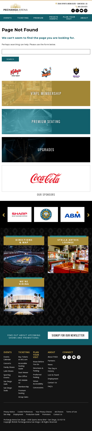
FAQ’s (50, 386)
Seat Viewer (23, 372)
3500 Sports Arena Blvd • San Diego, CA (72, 3)
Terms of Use (71, 412)
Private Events (53, 18)
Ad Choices (59, 412)
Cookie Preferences (25, 412)
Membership (23, 386)
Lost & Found (53, 375)
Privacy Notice (9, 412)
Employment (53, 378)
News (50, 364)
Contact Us (52, 382)
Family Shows (9, 367)
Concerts (7, 363)
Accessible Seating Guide (22, 366)
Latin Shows (8, 371)
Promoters (46, 414)
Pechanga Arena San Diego (16, 7)
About (84, 18)
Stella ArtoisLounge (68, 241)
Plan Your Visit (69, 18)
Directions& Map (23, 241)
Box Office (22, 376)
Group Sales (23, 397)
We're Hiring (24, 282)
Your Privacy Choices (44, 412)
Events (8, 18)
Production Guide (32, 414)
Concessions (38, 387)
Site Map (7, 414)
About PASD (53, 357)
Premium (38, 18)
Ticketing (23, 18)
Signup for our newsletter (68, 335)
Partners (51, 360)
